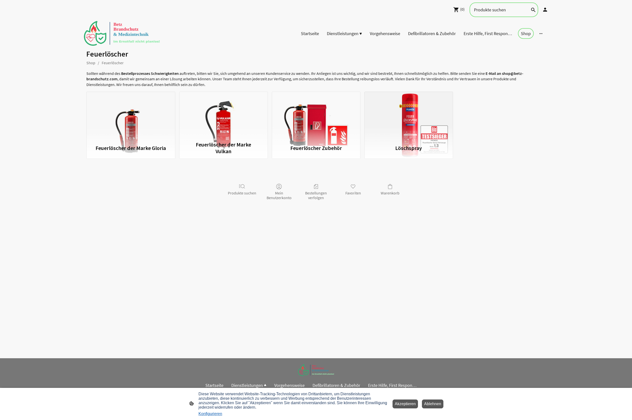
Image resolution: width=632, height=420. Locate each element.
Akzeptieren (405, 404)
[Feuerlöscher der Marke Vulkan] (223, 115)
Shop (90, 62)
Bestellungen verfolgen (316, 195)
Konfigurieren (210, 414)
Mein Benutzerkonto (279, 195)
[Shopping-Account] (545, 10)
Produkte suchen (242, 192)
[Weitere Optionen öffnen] (541, 33)
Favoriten (353, 192)
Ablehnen (432, 404)
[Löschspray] (408, 115)
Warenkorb (390, 192)
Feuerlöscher (113, 62)
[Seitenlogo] (122, 33)
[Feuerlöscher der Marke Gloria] (130, 115)
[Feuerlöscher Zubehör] (316, 115)
